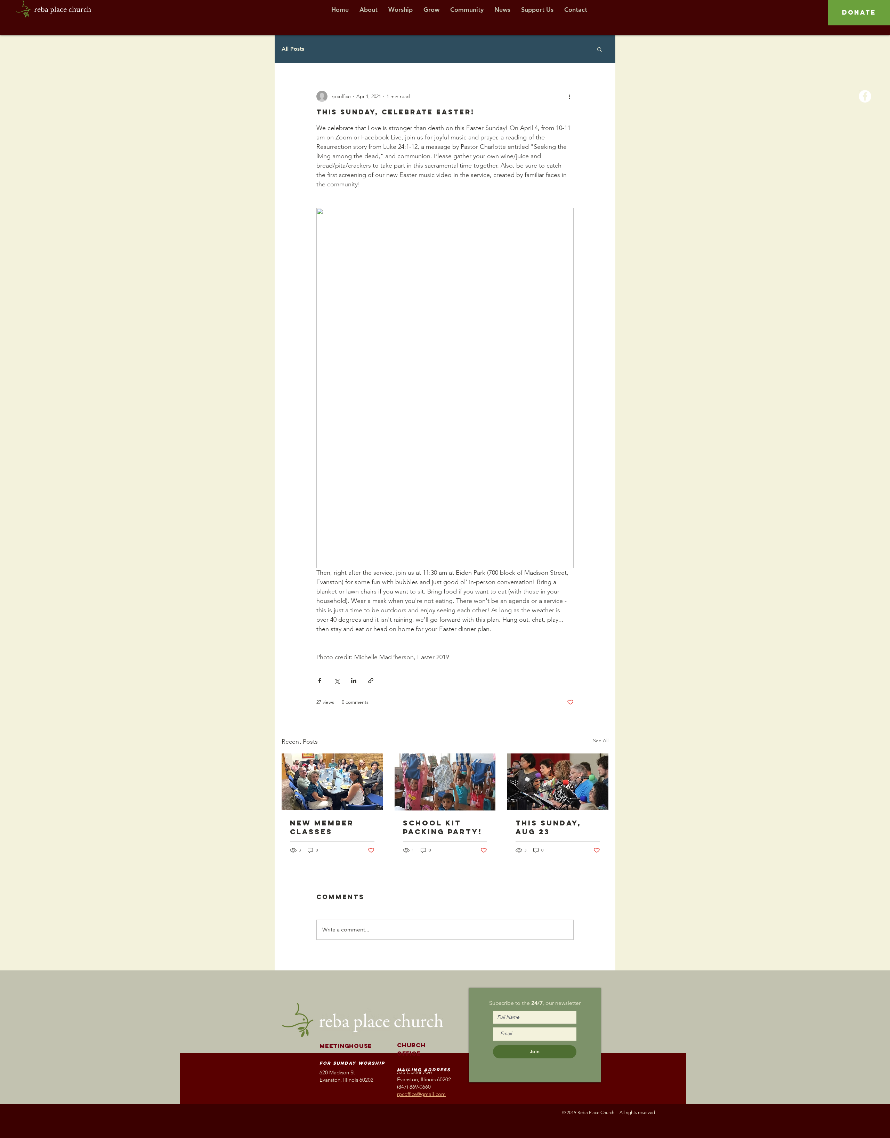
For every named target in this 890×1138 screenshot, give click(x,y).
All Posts (293, 49)
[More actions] (569, 96)
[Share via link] (370, 680)
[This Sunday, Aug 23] (557, 781)
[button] (599, 49)
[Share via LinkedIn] (353, 680)
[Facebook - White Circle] (865, 96)
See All (600, 740)
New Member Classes (322, 827)
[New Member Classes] (332, 781)
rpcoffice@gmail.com (421, 1094)
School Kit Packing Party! (442, 827)
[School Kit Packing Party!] (445, 781)
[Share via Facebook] (319, 680)
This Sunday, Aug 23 (548, 827)
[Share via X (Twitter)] (336, 680)
